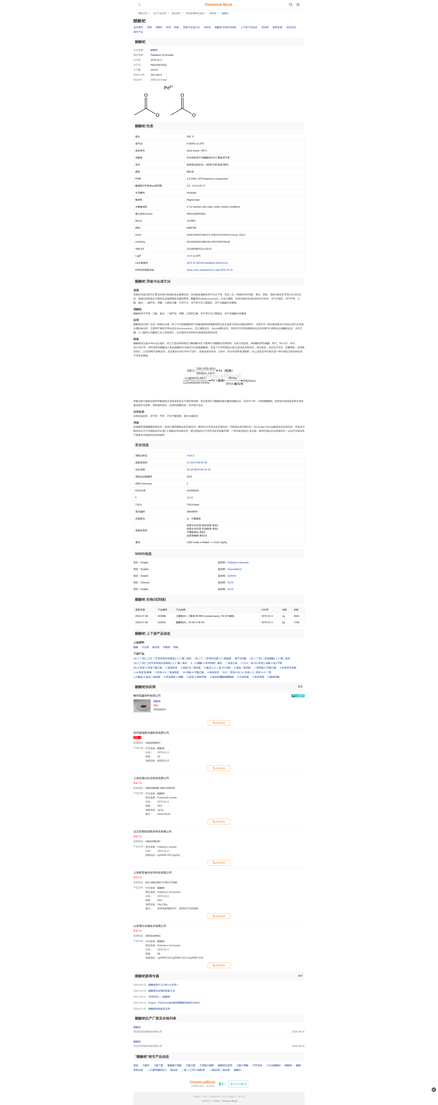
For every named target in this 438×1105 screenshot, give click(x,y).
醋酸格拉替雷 (225, 1065)
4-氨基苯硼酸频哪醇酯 (222, 677)
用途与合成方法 (191, 27)
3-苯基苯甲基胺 (288, 667)
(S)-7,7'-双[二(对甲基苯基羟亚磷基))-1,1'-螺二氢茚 (160, 663)
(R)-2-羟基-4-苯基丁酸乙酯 (147, 667)
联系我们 (206, 1101)
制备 (176, 27)
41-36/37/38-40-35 (197, 462)
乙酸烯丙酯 (274, 677)
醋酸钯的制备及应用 (159, 1008)
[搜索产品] (290, 5)
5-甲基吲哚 (243, 677)
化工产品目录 (159, 13)
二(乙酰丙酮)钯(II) (156, 1070)
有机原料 (175, 13)
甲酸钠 (166, 647)
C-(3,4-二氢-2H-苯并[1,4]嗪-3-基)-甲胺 (261, 663)
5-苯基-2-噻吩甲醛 (197, 677)
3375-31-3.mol (158, 79)
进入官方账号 (238, 1084)
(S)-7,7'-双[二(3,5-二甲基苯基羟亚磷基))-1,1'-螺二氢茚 (162, 658)
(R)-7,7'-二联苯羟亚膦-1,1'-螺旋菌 (213, 658)
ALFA (230, 582)
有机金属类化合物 (195, 13)
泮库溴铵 (257, 1065)
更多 (300, 686)
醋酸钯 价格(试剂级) (225, 27)
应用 (168, 27)
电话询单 (220, 723)
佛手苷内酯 (241, 658)
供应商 (265, 27)
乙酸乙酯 (190, 1065)
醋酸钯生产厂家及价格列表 (155, 1018)
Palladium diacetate (238, 562)
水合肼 (145, 647)
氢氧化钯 (138, 1070)
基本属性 (138, 27)
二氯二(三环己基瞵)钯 (193, 1070)
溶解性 (159, 27)
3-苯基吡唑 (258, 677)
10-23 (190, 497)
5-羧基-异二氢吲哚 (191, 667)
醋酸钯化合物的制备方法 (162, 990)
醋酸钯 (225, 13)
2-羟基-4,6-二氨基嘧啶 (167, 672)
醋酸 (135, 647)
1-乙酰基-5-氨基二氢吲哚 (146, 677)
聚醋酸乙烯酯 (174, 1065)
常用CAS (215, 1096)
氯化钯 (155, 647)
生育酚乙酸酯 (206, 1065)
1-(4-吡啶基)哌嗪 (142, 672)
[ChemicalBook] (218, 5)
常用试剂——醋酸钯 (159, 996)
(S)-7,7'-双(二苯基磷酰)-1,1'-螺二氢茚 (270, 658)
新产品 (241, 1096)
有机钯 (212, 13)
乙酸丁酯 (158, 1065)
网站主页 (143, 13)
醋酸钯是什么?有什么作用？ (164, 984)
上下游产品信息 (249, 27)
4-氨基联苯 (213, 672)
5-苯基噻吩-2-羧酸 (173, 677)
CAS (205, 1096)
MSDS (207, 27)
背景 (149, 27)
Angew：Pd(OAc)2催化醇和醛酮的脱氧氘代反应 (174, 1002)
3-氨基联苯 (171, 667)
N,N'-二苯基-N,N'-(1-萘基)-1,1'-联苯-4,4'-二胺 (247, 672)
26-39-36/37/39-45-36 (199, 469)
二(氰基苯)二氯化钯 (219, 1070)
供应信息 (291, 27)
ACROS (232, 576)
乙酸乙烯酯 (242, 1065)
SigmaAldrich (235, 569)
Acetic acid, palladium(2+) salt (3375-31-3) (210, 269)
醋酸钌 (237, 1070)
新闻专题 (277, 27)
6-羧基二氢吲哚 (242, 667)
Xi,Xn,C (191, 455)
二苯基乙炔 (231, 663)
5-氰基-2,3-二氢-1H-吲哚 (217, 667)
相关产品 (138, 32)
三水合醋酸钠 (273, 1065)
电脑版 (217, 1101)
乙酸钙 (146, 1065)
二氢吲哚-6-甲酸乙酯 (265, 667)
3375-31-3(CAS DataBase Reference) (207, 262)
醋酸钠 (288, 1065)
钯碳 (175, 647)
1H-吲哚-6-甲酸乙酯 (193, 672)
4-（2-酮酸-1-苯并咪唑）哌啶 (206, 663)
